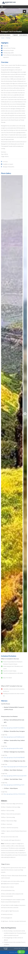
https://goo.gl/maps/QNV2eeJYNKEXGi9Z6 (14, 794)
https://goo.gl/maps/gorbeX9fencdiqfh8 (13, 748)
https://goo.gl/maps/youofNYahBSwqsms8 (14, 737)
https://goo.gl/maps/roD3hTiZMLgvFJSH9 (14, 785)
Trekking (8, 38)
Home (2, 38)
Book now (14, 952)
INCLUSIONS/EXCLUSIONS (6, 35)
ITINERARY (15, 35)
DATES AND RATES (23, 35)
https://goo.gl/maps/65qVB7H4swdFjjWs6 (14, 727)
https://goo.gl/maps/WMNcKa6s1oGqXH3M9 (15, 775)
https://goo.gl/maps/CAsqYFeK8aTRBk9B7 (14, 757)
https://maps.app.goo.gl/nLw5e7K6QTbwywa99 (15, 766)
